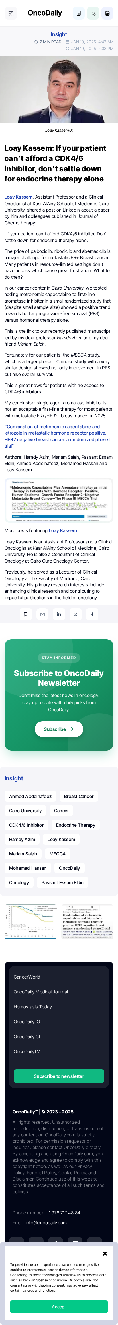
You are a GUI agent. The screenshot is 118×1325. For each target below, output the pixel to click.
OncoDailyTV (27, 1051)
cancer (61, 810)
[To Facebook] (92, 614)
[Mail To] (42, 614)
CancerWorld (27, 977)
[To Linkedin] (59, 614)
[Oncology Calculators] (79, 13)
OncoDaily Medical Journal (41, 992)
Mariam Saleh (23, 854)
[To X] (76, 614)
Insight (59, 34)
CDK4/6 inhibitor (26, 825)
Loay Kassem (61, 839)
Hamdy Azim (22, 839)
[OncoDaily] (45, 13)
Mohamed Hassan (27, 868)
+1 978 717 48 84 (63, 1213)
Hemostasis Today (33, 1007)
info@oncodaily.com (46, 1222)
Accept (59, 1306)
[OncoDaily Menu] (11, 13)
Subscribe (55, 729)
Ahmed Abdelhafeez (30, 796)
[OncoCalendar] (107, 13)
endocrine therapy (75, 825)
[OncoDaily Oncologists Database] (93, 13)
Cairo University (25, 810)
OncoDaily (69, 868)
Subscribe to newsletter (59, 1076)
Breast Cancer (78, 796)
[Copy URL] (26, 614)
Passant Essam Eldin (63, 882)
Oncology (19, 882)
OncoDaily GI (27, 1036)
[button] (105, 1253)
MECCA (58, 854)
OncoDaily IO (27, 1021)
